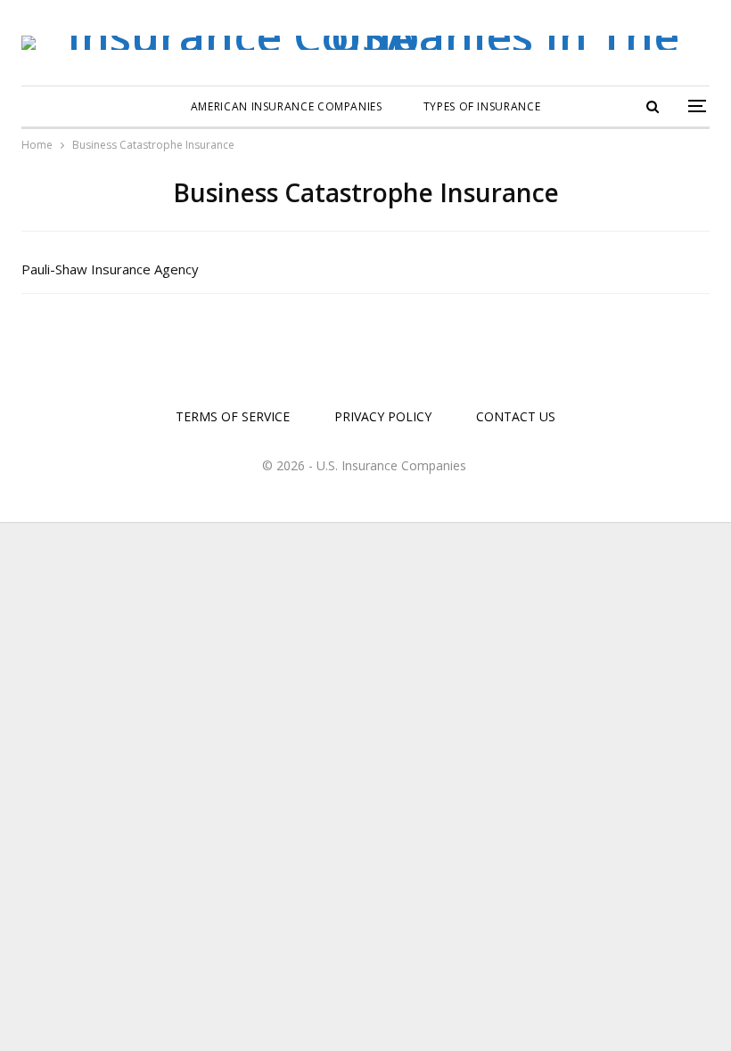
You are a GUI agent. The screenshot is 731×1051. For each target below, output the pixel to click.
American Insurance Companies (286, 106)
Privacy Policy (382, 416)
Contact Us (515, 416)
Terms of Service (233, 416)
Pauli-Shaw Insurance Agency (110, 269)
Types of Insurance (482, 106)
